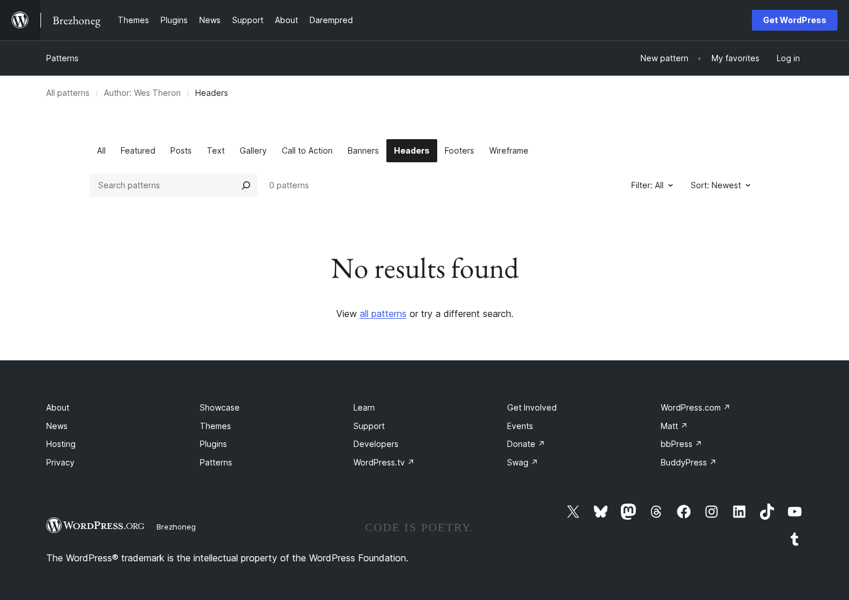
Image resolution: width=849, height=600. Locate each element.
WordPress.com (696, 407)
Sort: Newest (716, 185)
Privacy (60, 462)
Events (520, 426)
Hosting (61, 444)
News (57, 426)
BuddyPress (689, 462)
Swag (522, 462)
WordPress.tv (384, 462)
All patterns (68, 93)
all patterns (383, 313)
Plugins (213, 444)
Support (369, 426)
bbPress (681, 444)
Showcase (220, 407)
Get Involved (532, 407)
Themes (215, 426)
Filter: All (647, 185)
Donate (526, 444)
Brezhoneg (176, 526)
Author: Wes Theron (142, 93)
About (57, 407)
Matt (674, 426)
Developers (376, 444)
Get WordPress (794, 20)
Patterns (62, 58)
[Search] (246, 185)
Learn (364, 407)
